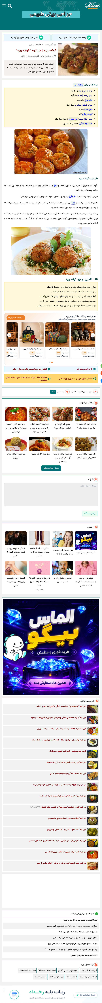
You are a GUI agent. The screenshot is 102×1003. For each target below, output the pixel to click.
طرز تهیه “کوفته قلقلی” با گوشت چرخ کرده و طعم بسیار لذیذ (39, 428)
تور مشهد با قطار (56, 976)
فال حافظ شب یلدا (89, 970)
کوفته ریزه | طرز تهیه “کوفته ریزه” (36, 50)
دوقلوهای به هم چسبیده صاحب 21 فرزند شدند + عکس (86, 581)
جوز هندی (73, 119)
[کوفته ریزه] (51, 151)
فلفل (55, 185)
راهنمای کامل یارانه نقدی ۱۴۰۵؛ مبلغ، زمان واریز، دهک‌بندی (26, 378)
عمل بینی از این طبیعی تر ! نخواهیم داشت (63, 552)
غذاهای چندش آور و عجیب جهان (63, 579)
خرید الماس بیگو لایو (84, 369)
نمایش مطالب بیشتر (51, 468)
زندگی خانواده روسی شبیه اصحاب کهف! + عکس (16, 552)
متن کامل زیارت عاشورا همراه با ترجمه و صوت (80, 920)
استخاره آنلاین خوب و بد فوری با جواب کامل (75, 378)
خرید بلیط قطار (40, 976)
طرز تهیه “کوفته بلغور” (40, 454)
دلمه (73, 202)
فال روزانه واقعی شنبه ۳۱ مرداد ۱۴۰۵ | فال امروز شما (39, 581)
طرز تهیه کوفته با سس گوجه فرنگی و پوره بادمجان (62, 457)
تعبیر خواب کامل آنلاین (68, 970)
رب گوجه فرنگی (85, 123)
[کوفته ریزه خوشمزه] (51, 251)
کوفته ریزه (78, 85)
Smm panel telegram (27, 970)
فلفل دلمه (88, 109)
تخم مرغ (88, 100)
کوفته (53, 391)
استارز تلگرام (71, 976)
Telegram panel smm (47, 970)
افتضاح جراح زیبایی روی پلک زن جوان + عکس (29, 369)
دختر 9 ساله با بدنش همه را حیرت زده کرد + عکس (39, 552)
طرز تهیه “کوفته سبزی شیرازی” (16, 455)
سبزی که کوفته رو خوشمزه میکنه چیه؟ (62, 426)
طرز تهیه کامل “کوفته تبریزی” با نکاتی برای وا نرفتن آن (16, 428)
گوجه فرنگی (87, 114)
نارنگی (72, 196)
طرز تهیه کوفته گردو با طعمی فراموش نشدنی (86, 455)
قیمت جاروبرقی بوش (88, 976)
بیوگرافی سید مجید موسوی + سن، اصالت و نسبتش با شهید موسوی (72, 926)
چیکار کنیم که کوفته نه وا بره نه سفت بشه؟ (86, 426)
